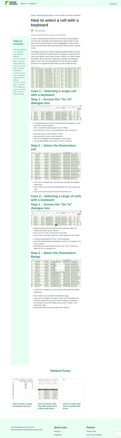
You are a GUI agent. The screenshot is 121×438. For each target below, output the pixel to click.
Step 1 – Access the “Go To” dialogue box (19, 62)
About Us (23, 3)
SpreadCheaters (40, 30)
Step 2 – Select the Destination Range (18, 93)
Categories (58, 435)
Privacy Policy (91, 431)
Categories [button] (32, 3)
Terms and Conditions (94, 435)
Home (33, 15)
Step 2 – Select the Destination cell (18, 69)
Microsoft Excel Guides (45, 15)
